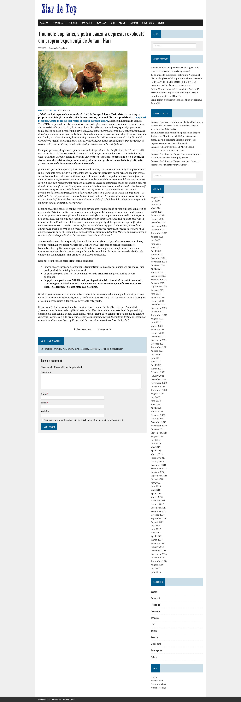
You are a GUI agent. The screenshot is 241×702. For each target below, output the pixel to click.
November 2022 (159, 308)
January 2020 (157, 418)
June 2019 (156, 443)
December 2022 (158, 304)
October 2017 (158, 514)
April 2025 (156, 250)
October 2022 (158, 311)
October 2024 (158, 265)
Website (45, 411)
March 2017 (157, 539)
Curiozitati (58, 22)
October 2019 (158, 429)
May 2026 (155, 208)
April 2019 (156, 450)
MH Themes (71, 699)
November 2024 (159, 261)
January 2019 (157, 461)
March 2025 (157, 254)
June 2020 (156, 400)
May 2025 (155, 247)
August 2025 (157, 236)
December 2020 (158, 379)
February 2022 (158, 329)
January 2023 (157, 300)
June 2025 (156, 243)
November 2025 (159, 225)
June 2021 (156, 357)
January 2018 (157, 504)
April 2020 (156, 407)
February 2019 (158, 457)
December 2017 (158, 507)
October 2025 (158, 229)
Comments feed (159, 684)
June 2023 (156, 293)
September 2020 (159, 389)
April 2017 (156, 536)
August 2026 (157, 197)
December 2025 (158, 222)
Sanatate (133, 22)
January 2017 (157, 546)
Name (44, 393)
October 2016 (158, 557)
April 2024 (156, 268)
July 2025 (155, 240)
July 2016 (155, 568)
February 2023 (158, 297)
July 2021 (155, 354)
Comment (46, 372)
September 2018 (159, 475)
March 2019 (157, 454)
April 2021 (156, 365)
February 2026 (158, 215)
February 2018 (158, 500)
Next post (103, 329)
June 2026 (156, 204)
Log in (154, 676)
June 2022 (156, 322)
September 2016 (159, 561)
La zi (112, 22)
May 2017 (155, 532)
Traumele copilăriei (58, 48)
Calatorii (44, 22)
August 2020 (157, 393)
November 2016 (159, 554)
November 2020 (159, 382)
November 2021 (159, 340)
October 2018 (158, 472)
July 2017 (155, 525)
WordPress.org (158, 687)
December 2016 (158, 550)
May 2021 (155, 361)
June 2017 (156, 529)
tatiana (52, 110)
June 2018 (156, 486)
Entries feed (157, 680)
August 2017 (157, 521)
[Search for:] (174, 45)
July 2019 (155, 439)
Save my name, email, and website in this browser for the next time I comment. (84, 420)
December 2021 (158, 336)
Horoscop (101, 22)
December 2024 (158, 258)
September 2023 (159, 286)
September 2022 (159, 315)
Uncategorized (157, 650)
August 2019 (157, 436)
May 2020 (155, 404)
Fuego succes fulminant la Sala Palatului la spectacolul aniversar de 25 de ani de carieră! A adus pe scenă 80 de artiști (177, 125)
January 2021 (157, 375)
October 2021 (158, 343)
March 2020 (157, 411)
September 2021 (159, 347)
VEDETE (161, 22)
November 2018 (159, 468)
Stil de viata (148, 22)
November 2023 (159, 279)
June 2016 (156, 571)
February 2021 (158, 372)
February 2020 (158, 415)
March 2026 (157, 211)
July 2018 (155, 482)
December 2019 (158, 422)
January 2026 (157, 218)
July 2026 (155, 201)
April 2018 (156, 493)
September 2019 (159, 432)
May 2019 (155, 447)
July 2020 (155, 397)
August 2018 (157, 479)
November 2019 (159, 425)
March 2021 (157, 368)
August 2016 (157, 564)
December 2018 (158, 464)
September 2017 (159, 518)
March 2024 (157, 272)
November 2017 (159, 511)
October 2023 (158, 283)
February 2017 (158, 543)
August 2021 (157, 350)
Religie (122, 22)
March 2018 (157, 496)
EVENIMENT (73, 22)
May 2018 (155, 489)
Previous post (84, 329)
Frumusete (87, 22)
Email (44, 402)
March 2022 (157, 325)
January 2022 (157, 332)
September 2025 (159, 233)
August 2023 (157, 290)
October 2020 (158, 386)
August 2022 (157, 318)
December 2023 (158, 275)
